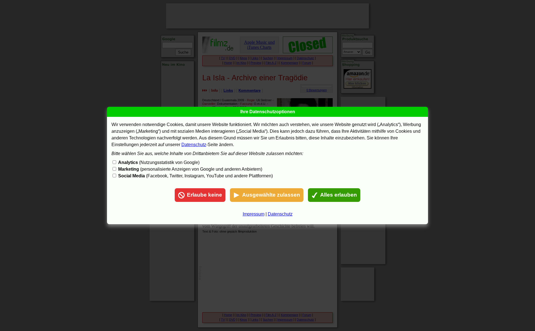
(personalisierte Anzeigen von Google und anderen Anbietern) (190, 169)
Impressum (253, 214)
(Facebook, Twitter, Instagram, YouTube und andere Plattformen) (195, 175)
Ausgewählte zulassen (271, 195)
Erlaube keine (204, 195)
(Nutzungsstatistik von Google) (159, 162)
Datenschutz (193, 144)
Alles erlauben (338, 195)
